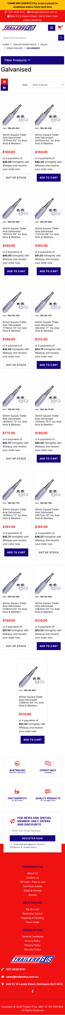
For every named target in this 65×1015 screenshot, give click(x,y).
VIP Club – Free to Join (32, 881)
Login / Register (32, 20)
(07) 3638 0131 (17, 12)
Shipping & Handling (32, 917)
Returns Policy (32, 945)
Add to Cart (49, 177)
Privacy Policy (30, 847)
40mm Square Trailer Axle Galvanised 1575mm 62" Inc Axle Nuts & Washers (15, 139)
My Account (32, 909)
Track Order (32, 922)
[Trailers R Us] (19, 27)
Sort (25, 84)
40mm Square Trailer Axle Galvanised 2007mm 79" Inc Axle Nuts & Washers (47, 513)
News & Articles (32, 890)
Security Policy (32, 949)
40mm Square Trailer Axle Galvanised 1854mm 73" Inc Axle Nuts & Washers (15, 420)
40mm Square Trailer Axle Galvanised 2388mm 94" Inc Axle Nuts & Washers (31, 701)
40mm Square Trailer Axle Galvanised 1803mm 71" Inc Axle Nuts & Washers (47, 326)
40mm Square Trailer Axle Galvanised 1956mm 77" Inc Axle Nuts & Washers (15, 513)
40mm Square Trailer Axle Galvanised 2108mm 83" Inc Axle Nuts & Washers (15, 607)
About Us (32, 873)
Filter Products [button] (16, 60)
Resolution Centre (32, 913)
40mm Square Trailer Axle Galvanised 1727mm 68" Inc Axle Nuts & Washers (47, 232)
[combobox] (32, 38)
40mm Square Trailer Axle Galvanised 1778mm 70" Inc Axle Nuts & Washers (15, 326)
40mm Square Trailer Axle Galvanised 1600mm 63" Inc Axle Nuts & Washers (47, 139)
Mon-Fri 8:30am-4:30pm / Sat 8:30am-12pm (34, 16)
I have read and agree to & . (27, 845)
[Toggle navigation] (51, 28)
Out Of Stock (16, 177)
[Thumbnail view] (4, 82)
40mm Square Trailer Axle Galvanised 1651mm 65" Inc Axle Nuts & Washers (15, 232)
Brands (33, 894)
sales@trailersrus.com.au (45, 12)
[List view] (4, 88)
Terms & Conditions (33, 936)
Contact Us (32, 877)
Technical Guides (32, 886)
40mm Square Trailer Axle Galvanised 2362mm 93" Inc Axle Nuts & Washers (47, 607)
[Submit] (61, 38)
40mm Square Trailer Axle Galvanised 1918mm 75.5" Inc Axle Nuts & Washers (48, 420)
